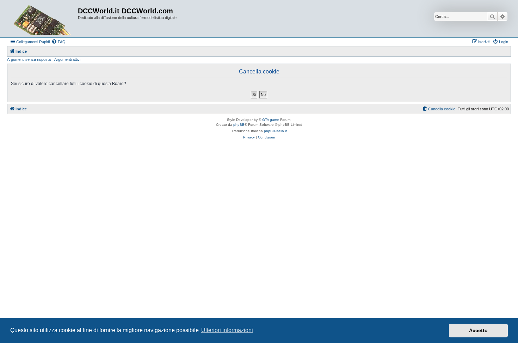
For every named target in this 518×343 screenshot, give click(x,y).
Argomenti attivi (67, 59)
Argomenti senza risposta (29, 59)
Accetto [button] (478, 330)
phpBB (239, 125)
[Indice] (43, 18)
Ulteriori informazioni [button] (227, 330)
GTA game (270, 120)
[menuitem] (58, 42)
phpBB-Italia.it (275, 131)
